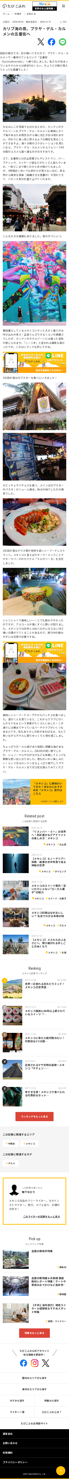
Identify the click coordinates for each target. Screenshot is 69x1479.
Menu (63, 6)
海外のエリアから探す (34, 1389)
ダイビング (60, 871)
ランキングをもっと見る (34, 1116)
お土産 (62, 844)
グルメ (62, 925)
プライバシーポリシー (15, 1462)
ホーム (6, 13)
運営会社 (8, 1433)
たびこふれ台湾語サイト (34, 1423)
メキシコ (31, 13)
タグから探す (17, 1400)
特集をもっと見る (34, 1333)
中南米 (18, 13)
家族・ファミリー (57, 1321)
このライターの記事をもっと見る (41, 1216)
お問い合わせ (10, 1443)
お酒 (64, 952)
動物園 (62, 1294)
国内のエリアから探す (34, 1378)
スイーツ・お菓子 (57, 898)
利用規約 (8, 1452)
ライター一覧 (17, 1412)
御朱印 (62, 1267)
